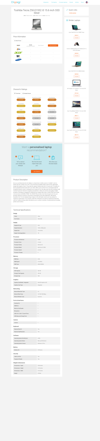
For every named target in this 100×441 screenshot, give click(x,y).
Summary (18, 93)
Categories (46, 2)
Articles (77, 2)
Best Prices (18, 40)
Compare (77, 37)
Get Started (37, 171)
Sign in (82, 2)
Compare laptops (63, 2)
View (53, 45)
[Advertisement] (36, 74)
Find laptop (54, 2)
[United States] (87, 2)
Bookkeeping (52, 97)
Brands (71, 2)
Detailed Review (27, 93)
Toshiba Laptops (72, 12)
